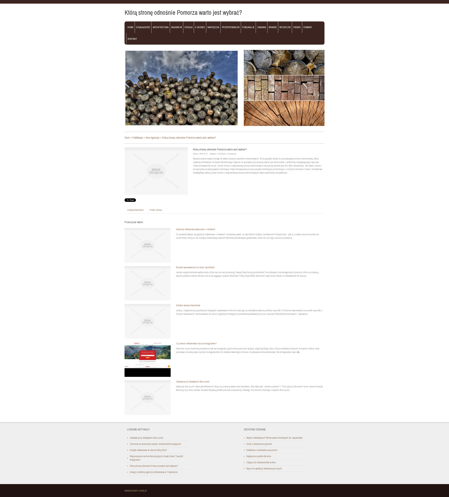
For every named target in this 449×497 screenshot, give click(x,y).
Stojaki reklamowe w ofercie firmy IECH (148, 450)
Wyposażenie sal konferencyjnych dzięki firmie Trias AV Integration (156, 458)
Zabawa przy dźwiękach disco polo (192, 381)
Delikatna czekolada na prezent (261, 450)
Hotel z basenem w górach (259, 444)
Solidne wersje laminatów (188, 305)
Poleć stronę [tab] (156, 210)
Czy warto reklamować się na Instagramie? (196, 343)
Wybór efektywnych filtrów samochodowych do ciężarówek (274, 437)
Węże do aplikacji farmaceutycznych (264, 468)
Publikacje (137, 137)
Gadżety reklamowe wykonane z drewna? (195, 229)
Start (127, 137)
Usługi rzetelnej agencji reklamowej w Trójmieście (154, 472)
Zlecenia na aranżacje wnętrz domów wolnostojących (155, 444)
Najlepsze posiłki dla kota (258, 456)
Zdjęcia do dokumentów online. (261, 462)
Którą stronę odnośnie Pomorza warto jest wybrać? (189, 137)
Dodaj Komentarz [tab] (135, 210)
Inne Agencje (152, 137)
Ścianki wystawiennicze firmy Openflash (195, 267)
